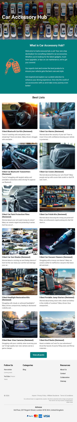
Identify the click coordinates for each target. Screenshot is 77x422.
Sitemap (63, 381)
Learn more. (69, 402)
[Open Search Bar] (70, 4)
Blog (24, 370)
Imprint (34, 395)
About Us (63, 370)
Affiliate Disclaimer (53, 395)
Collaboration (64, 377)
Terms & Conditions (66, 395)
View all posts (38, 355)
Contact (63, 373)
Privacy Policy (41, 395)
